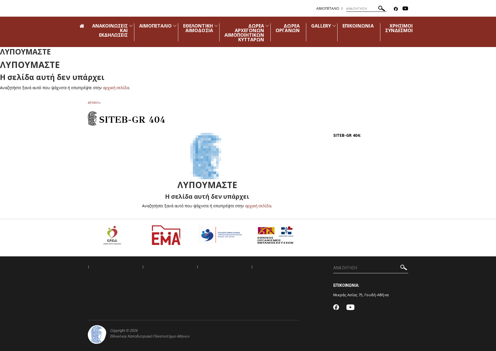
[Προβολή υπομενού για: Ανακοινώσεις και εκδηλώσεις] (131, 25)
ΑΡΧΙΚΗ (93, 102)
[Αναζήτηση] (382, 9)
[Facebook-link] (396, 9)
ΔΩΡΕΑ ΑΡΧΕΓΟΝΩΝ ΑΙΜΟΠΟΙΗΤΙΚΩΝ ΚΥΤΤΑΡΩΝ (244, 33)
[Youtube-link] (405, 9)
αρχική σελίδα (116, 87)
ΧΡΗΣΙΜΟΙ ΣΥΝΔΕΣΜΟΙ (399, 28)
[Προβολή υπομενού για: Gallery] (334, 25)
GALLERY (321, 26)
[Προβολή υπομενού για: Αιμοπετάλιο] (175, 25)
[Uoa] (97, 334)
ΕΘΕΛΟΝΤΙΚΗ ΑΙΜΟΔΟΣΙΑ (198, 28)
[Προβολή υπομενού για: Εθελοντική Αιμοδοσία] (216, 25)
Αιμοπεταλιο (327, 8)
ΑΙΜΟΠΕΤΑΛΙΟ (155, 26)
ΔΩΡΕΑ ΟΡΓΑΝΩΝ (287, 28)
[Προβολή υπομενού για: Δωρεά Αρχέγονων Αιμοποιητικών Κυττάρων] (267, 25)
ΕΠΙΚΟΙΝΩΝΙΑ (358, 26)
